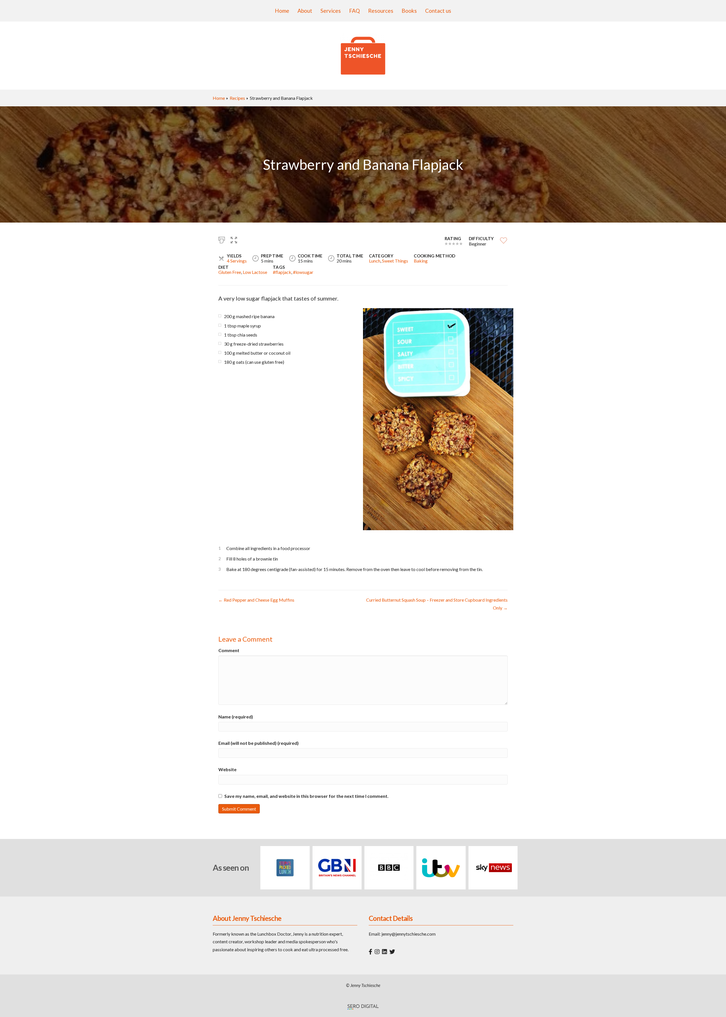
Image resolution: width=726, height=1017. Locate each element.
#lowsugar (303, 272)
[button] (234, 239)
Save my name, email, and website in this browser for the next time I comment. (306, 796)
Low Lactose (255, 272)
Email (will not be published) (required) (258, 743)
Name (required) (235, 716)
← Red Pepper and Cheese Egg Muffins (256, 599)
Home (282, 10)
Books (409, 10)
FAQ (354, 10)
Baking (421, 260)
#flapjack (282, 272)
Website (227, 769)
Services (330, 10)
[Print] (221, 239)
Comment (228, 650)
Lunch (374, 260)
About (304, 10)
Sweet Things (395, 260)
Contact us (438, 10)
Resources (380, 10)
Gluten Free (229, 272)
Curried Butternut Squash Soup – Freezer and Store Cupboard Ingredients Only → (437, 603)
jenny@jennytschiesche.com (408, 933)
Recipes (237, 98)
